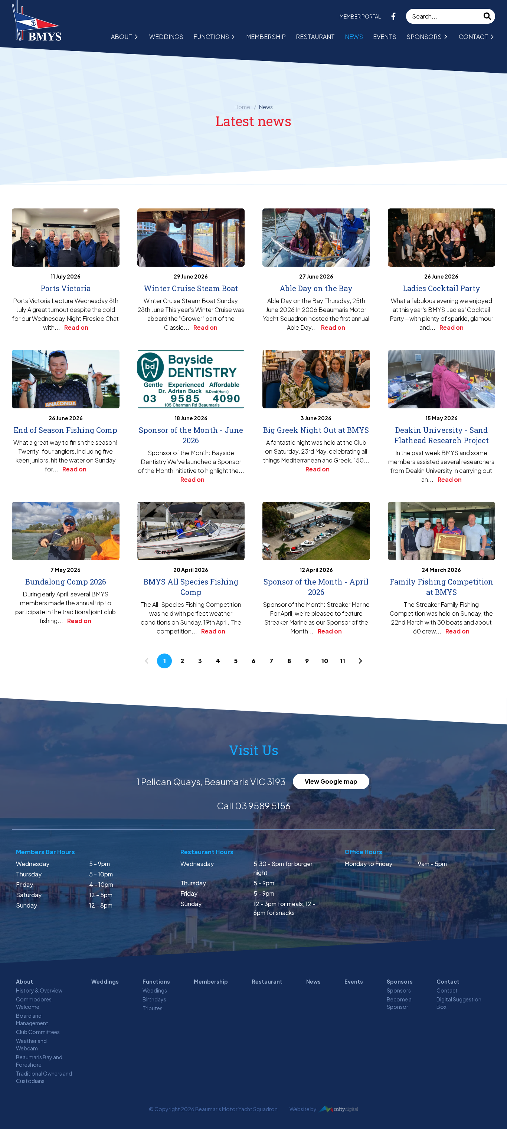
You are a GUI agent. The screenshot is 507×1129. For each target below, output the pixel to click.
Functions (211, 36)
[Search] (487, 16)
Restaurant (315, 36)
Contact (473, 36)
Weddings (166, 36)
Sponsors (424, 36)
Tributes (153, 1008)
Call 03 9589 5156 (254, 805)
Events (384, 36)
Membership (266, 36)
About (121, 36)
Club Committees (38, 1031)
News (354, 36)
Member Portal (360, 16)
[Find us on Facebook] (393, 16)
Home (242, 106)
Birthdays (154, 999)
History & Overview (39, 990)
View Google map (331, 781)
